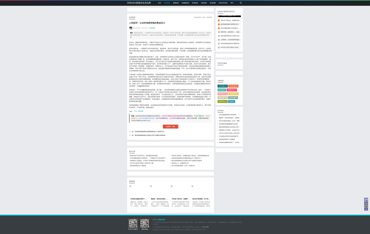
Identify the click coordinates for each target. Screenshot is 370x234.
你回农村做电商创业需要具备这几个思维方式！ (150, 131)
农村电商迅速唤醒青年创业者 (228, 124)
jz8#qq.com (198, 227)
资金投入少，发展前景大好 (180, 163)
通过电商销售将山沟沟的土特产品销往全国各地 (150, 135)
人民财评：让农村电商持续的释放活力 (233, 39)
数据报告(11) (223, 101)
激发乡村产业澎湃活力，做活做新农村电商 (144, 155)
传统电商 (204, 3)
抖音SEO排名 (223, 3)
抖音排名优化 (159, 222)
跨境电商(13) (233, 94)
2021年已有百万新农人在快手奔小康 (141, 163)
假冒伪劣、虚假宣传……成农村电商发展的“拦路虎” (237, 32)
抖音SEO (155, 219)
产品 (135, 111)
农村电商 (167, 3)
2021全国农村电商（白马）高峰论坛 (183, 165)
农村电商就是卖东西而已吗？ (230, 24)
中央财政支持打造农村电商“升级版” (230, 136)
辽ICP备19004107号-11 (199, 229)
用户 (232, 3)
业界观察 (140, 111)
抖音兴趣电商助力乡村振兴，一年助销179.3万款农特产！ (148, 158)
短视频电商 (185, 3)
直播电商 (176, 3)
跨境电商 (195, 3)
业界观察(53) (223, 86)
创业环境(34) (233, 86)
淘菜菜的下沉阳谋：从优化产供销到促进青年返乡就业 (147, 160)
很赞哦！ (169, 126)
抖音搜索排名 (201, 222)
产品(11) (231, 101)
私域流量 (213, 3)
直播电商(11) (223, 97)
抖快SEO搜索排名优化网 (139, 3)
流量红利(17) (232, 90)
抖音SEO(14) (223, 94)
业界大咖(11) (233, 97)
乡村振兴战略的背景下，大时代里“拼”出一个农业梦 (235, 142)
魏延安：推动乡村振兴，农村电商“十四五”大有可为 (235, 118)
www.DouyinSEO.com (166, 229)
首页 (159, 3)
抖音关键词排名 (211, 222)
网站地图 (206, 227)
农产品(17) (222, 90)
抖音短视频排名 (222, 222)
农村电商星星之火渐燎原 (138, 165)
